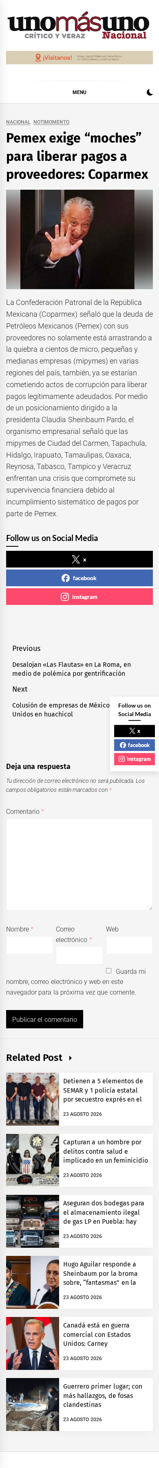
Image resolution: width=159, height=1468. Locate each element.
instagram (84, 596)
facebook (85, 577)
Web (112, 929)
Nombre (19, 929)
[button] (150, 93)
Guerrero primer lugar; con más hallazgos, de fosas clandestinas (102, 1396)
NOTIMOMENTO (51, 122)
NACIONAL (18, 122)
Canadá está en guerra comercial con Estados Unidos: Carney (96, 1334)
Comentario (25, 811)
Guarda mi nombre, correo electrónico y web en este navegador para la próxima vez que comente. (76, 982)
